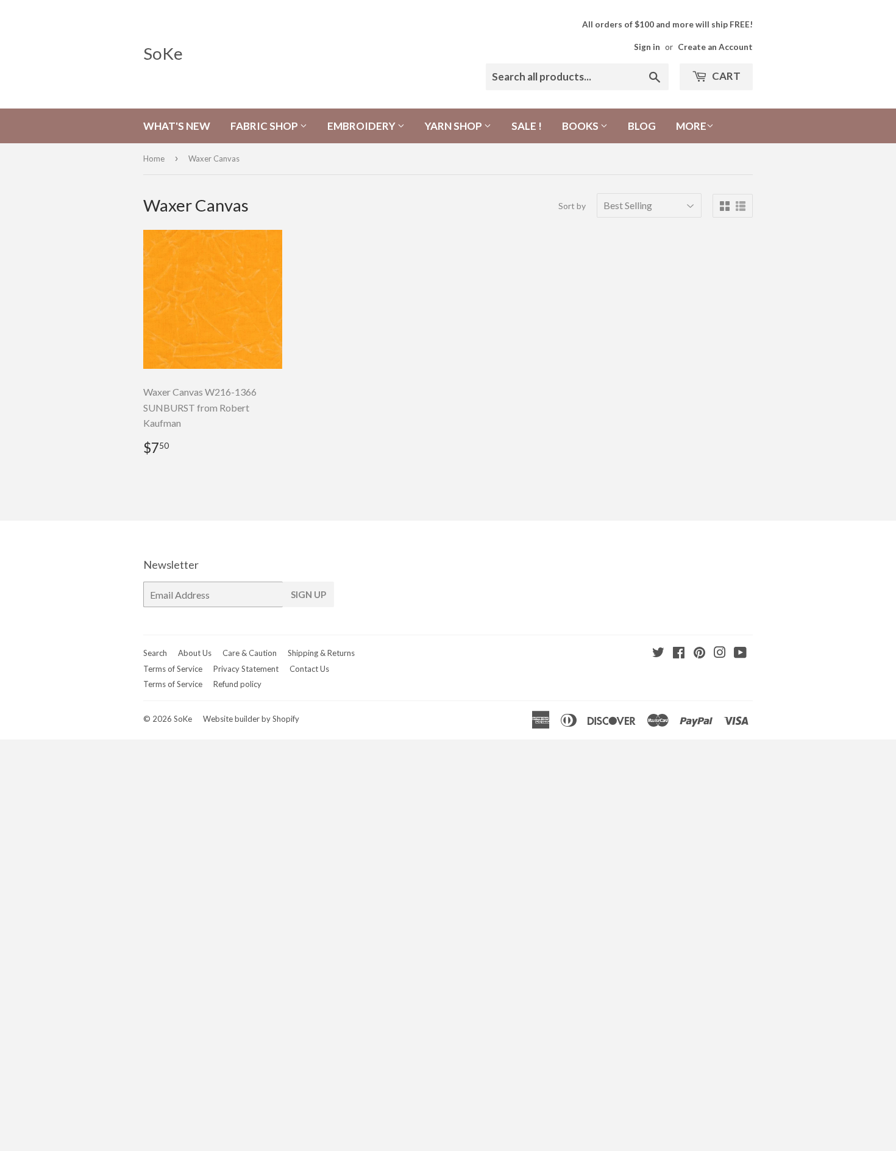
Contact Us (309, 669)
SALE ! (526, 125)
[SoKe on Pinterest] (699, 653)
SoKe (163, 53)
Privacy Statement (246, 669)
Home (154, 158)
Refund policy (237, 684)
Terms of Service (172, 669)
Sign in (647, 47)
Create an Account (715, 47)
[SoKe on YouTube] (740, 653)
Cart (725, 75)
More (691, 125)
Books (581, 125)
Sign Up (308, 594)
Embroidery (362, 125)
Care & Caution (249, 653)
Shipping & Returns (321, 653)
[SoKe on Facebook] (678, 653)
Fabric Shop (265, 125)
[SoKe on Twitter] (658, 653)
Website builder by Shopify (251, 719)
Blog (642, 125)
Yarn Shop (454, 125)
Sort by (572, 206)
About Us (195, 653)
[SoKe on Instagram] (720, 653)
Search (155, 653)
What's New (176, 125)
